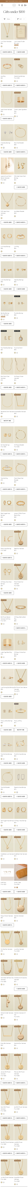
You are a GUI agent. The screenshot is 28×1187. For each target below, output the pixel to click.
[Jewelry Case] (20, 872)
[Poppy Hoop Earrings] (7, 538)
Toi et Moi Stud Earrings (6, 754)
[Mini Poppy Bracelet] (20, 434)
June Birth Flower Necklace (18, 1143)
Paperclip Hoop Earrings (20, 787)
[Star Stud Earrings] (7, 303)
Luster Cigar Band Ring (6, 652)
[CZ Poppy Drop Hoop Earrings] (7, 571)
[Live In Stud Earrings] (7, 269)
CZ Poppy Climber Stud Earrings (19, 653)
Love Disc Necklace (19, 949)
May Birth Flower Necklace (7, 1142)
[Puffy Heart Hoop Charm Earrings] (20, 166)
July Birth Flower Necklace (7, 1177)
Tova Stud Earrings (18, 313)
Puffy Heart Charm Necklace (5, 212)
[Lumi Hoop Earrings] (7, 236)
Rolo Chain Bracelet (19, 143)
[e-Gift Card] (7, 872)
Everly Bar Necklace (6, 1043)
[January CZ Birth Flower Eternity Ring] (20, 503)
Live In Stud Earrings (5, 280)
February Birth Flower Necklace (19, 1072)
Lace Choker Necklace (6, 109)
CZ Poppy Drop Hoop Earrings (6, 582)
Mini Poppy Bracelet (19, 445)
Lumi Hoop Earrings (5, 246)
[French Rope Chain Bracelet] (20, 468)
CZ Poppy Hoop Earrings (20, 820)
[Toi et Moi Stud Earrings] (7, 743)
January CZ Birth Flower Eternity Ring (20, 514)
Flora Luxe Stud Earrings (6, 720)
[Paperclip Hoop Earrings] (20, 777)
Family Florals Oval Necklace (18, 582)
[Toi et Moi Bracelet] (7, 777)
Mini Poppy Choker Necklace (18, 377)
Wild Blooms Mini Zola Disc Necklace (20, 978)
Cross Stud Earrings (5, 143)
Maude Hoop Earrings (19, 76)
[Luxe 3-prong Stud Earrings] (7, 677)
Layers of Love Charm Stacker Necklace (6, 177)
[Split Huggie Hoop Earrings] (7, 810)
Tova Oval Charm (18, 348)
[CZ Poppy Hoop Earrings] (20, 810)
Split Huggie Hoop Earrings (7, 820)
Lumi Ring (16, 246)
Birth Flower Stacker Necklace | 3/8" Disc (5, 618)
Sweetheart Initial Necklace (20, 854)
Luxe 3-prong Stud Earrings (7, 687)
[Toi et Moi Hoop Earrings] (20, 743)
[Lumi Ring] (20, 236)
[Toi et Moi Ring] (7, 468)
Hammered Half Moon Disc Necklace (7, 978)
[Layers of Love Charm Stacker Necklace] (7, 166)
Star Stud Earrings (5, 313)
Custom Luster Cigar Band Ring (20, 110)
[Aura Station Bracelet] (20, 201)
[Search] (19, 5)
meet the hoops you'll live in (14, 1)
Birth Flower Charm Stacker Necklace (20, 688)
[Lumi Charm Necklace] (7, 31)
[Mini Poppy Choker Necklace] (20, 366)
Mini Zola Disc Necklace (6, 949)
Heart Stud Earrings (18, 280)
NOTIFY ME (7, 421)
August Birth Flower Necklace (18, 1178)
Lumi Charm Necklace (6, 41)
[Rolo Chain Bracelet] (20, 132)
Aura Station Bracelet (19, 211)
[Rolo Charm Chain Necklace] (7, 366)
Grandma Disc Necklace (20, 1043)
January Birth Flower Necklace (5, 1072)
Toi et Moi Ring (4, 478)
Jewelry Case (17, 882)
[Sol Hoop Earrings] (7, 434)
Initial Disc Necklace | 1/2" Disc (20, 1013)
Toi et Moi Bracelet (5, 787)
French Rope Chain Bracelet (18, 479)
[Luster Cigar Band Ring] (7, 642)
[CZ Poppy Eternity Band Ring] (20, 606)
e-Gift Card (3, 882)
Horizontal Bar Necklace (20, 411)
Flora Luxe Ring (17, 720)
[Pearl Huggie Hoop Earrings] (7, 503)
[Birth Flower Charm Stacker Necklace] (20, 677)
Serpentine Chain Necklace (7, 411)
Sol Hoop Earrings (5, 445)
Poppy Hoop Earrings (6, 548)
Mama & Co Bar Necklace (7, 1013)
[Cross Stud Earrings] (7, 132)
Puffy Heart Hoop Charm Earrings (20, 177)
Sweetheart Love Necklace (7, 854)
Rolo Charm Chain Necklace (5, 377)
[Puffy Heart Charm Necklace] (7, 201)
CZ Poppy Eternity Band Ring (20, 618)
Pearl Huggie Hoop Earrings (5, 514)
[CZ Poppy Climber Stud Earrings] (20, 642)
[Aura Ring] (7, 66)
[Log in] (22, 5)
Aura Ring (3, 76)
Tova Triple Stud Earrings (6, 348)
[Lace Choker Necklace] (7, 99)
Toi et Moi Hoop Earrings (20, 754)
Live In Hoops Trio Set (19, 41)
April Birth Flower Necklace (20, 1107)
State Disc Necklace (19, 548)
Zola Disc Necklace (18, 916)
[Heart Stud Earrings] (20, 269)
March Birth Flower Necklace (5, 1108)
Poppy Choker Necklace (7, 916)
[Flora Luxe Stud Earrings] (7, 710)
